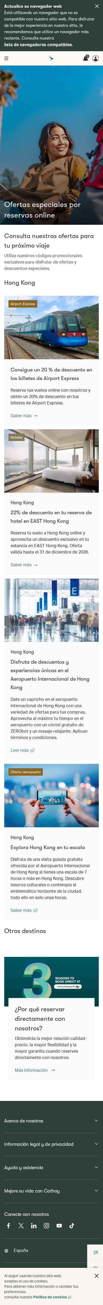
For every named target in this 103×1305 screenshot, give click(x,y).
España (21, 1250)
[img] (97, 6)
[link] (51, 981)
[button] (24, 415)
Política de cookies (50, 1297)
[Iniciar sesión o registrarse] (95, 58)
